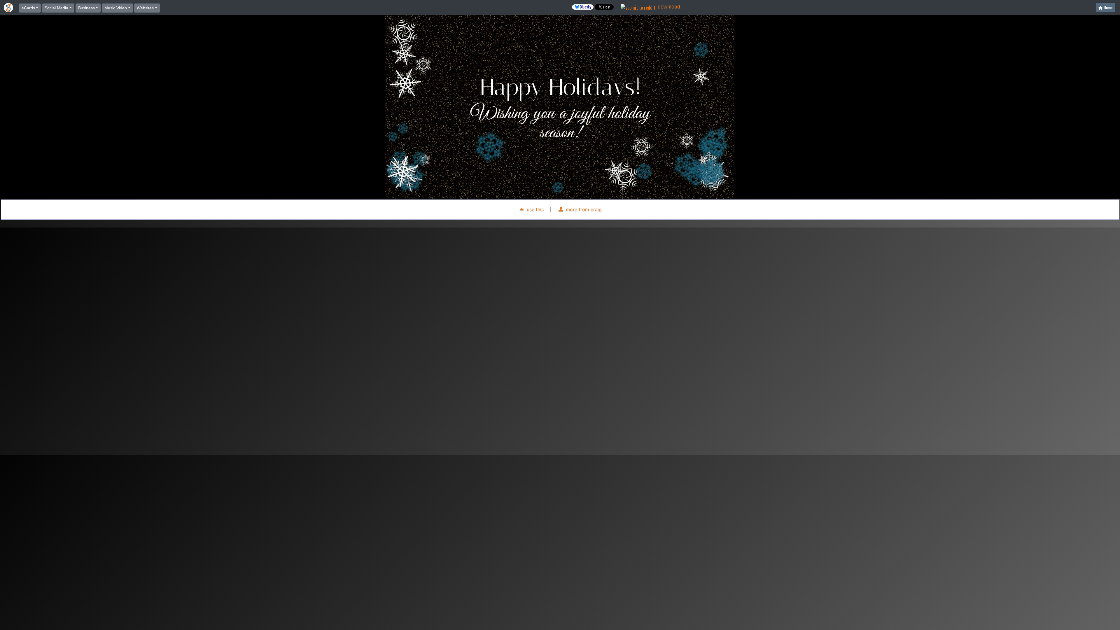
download (669, 7)
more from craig (583, 209)
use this (534, 209)
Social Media (56, 8)
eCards (28, 8)
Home (1108, 7)
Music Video (115, 8)
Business (86, 8)
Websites (145, 8)
